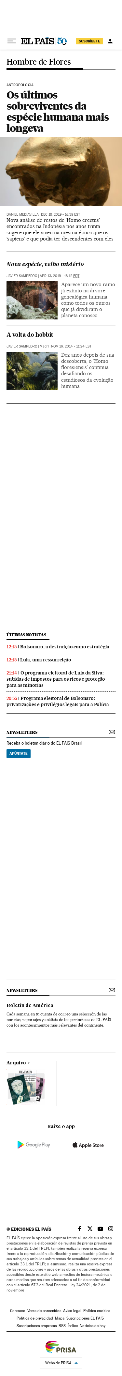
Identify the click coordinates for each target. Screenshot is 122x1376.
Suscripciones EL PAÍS (85, 1318)
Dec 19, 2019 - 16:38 (60, 214)
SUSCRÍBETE (89, 41)
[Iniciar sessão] (110, 41)
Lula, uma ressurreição (45, 660)
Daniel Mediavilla (23, 214)
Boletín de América (30, 1005)
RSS (62, 1326)
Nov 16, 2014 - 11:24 (71, 346)
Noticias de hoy (92, 1326)
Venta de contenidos (44, 1311)
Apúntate (18, 753)
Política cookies (96, 1311)
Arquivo (16, 1063)
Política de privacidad (35, 1318)
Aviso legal (72, 1311)
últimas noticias (26, 634)
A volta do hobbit (30, 335)
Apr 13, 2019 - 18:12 (59, 276)
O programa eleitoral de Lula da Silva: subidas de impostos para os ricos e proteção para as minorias (56, 679)
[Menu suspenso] (12, 41)
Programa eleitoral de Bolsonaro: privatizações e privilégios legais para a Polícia (58, 701)
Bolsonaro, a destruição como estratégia (64, 647)
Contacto (17, 1311)
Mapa (59, 1318)
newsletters (22, 732)
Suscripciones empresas (37, 1326)
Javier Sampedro (22, 276)
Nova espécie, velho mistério (45, 265)
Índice (73, 1326)
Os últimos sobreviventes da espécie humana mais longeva (57, 111)
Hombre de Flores (39, 62)
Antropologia (20, 85)
